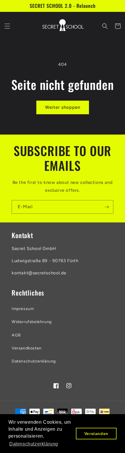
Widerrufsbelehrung (32, 321)
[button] (7, 26)
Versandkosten (27, 348)
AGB (16, 335)
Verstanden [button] (96, 433)
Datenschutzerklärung (34, 361)
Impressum (23, 308)
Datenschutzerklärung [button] (33, 443)
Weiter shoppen (62, 107)
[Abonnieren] (106, 207)
